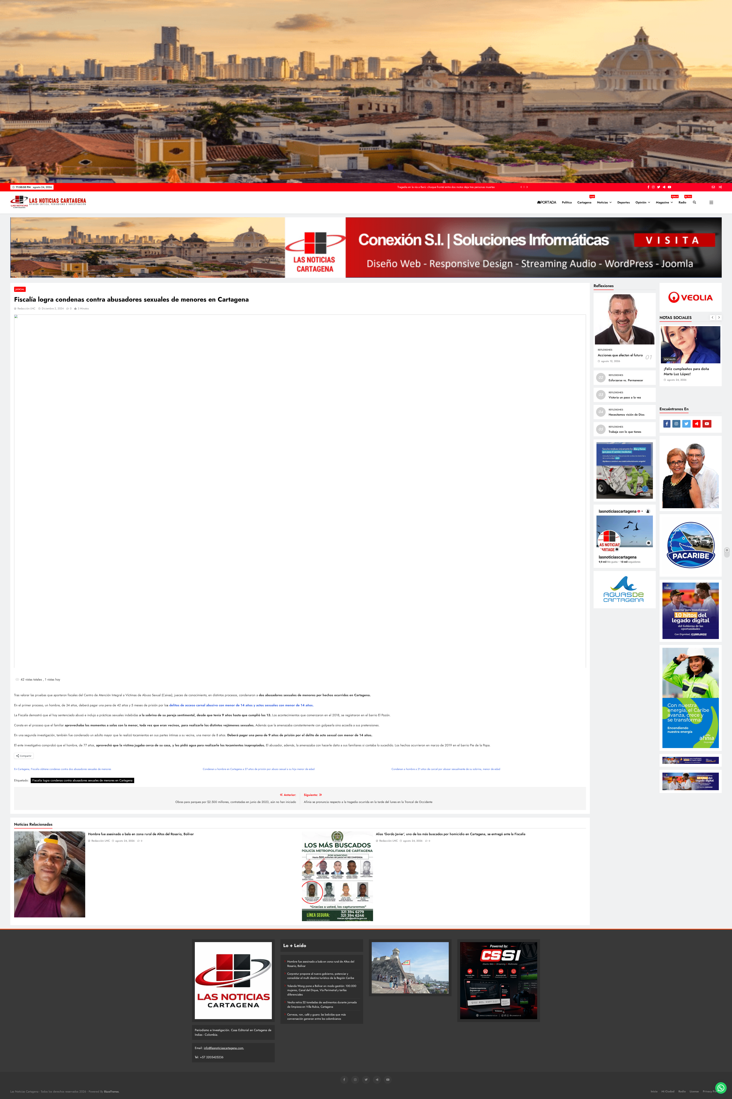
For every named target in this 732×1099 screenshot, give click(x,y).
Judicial (19, 289)
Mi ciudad (667, 1091)
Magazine (666, 201)
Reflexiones (605, 350)
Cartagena (585, 201)
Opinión (641, 202)
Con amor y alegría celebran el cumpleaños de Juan (688, 371)
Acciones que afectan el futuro (620, 355)
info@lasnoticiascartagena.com (223, 1048)
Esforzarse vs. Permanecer (626, 380)
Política (567, 202)
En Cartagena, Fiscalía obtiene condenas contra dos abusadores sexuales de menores (62, 769)
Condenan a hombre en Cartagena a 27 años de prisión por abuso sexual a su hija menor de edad (259, 769)
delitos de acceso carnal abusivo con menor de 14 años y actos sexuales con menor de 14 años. (241, 705)
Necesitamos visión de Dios (627, 415)
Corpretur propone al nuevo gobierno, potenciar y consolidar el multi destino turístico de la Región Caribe (320, 976)
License (694, 1091)
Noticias (602, 202)
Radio (684, 201)
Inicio (654, 1091)
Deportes (623, 202)
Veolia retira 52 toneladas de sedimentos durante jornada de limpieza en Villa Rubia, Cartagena (322, 1004)
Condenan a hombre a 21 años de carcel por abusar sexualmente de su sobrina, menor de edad (446, 769)
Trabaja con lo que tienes (625, 432)
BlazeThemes (111, 1091)
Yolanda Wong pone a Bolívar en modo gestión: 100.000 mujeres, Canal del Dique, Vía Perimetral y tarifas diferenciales (321, 990)
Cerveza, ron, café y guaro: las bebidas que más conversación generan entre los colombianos (440, 187)
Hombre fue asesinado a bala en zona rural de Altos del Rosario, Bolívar (141, 833)
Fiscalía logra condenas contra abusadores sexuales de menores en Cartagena (82, 780)
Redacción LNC (26, 308)
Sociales (669, 359)
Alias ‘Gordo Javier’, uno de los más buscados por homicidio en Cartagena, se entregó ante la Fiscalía (450, 833)
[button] (721, 1088)
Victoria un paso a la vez (625, 397)
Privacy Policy (711, 1091)
